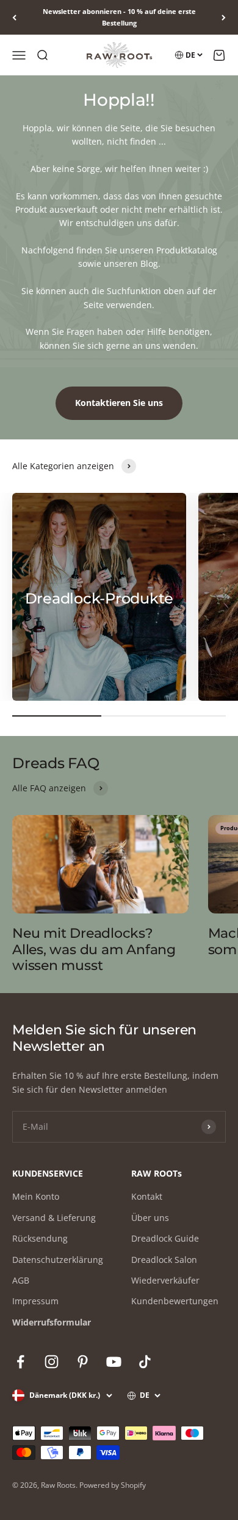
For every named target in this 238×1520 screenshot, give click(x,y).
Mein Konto (35, 1196)
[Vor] (224, 17)
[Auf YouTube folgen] (114, 1361)
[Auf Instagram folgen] (51, 1361)
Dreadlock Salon (164, 1259)
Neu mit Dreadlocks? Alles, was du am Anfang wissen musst (94, 949)
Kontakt (146, 1196)
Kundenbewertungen (174, 1301)
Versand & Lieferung (54, 1217)
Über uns (150, 1217)
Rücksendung (40, 1238)
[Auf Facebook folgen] (20, 1361)
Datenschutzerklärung (57, 1259)
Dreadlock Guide (165, 1238)
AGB (20, 1280)
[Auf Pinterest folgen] (82, 1361)
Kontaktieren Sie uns (119, 402)
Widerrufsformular (51, 1322)
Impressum (35, 1301)
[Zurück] (14, 17)
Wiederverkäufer (165, 1280)
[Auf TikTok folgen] (145, 1361)
